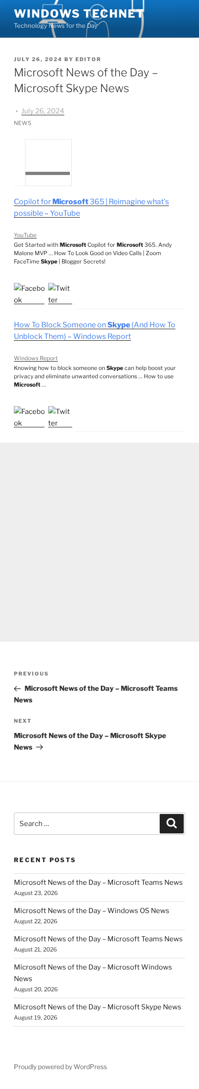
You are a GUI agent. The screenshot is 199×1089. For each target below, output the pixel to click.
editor (88, 59)
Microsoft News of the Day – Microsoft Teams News (98, 882)
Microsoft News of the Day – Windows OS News (91, 911)
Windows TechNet (79, 13)
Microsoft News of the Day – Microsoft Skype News (97, 1007)
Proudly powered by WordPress (60, 1066)
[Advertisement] (99, 542)
